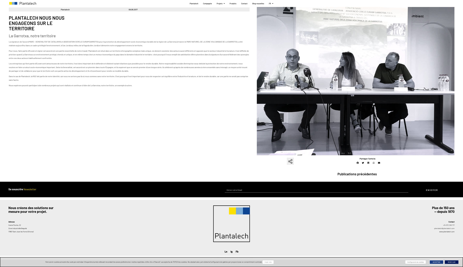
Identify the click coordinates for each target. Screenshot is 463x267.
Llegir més (268, 262)
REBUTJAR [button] (451, 262)
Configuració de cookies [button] (415, 262)
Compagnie (207, 3)
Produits (233, 3)
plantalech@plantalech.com (444, 228)
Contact (244, 3)
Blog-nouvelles (258, 3)
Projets (219, 3)
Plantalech (194, 3)
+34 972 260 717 (449, 225)
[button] (358, 163)
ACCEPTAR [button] (436, 262)
